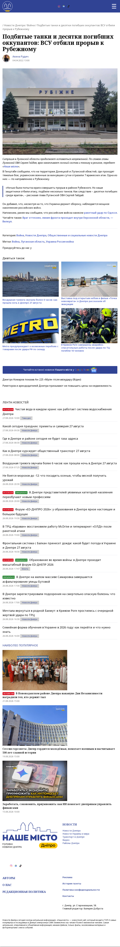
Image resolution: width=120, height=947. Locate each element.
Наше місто (11, 166)
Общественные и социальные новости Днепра (77, 235)
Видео (66, 839)
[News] (64, 6)
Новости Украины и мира (75, 833)
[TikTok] (68, 6)
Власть (25, 569)
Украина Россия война (60, 241)
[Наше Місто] (7, 6)
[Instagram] (59, 6)
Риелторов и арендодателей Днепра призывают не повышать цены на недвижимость (57, 385)
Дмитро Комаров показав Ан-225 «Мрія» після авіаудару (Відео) (41, 379)
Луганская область (33, 241)
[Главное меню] (114, 6)
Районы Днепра (70, 843)
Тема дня (26, 418)
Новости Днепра (14, 25)
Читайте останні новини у (56, 369)
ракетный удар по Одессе (100, 212)
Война (31, 25)
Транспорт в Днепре (73, 836)
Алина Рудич (20, 56)
